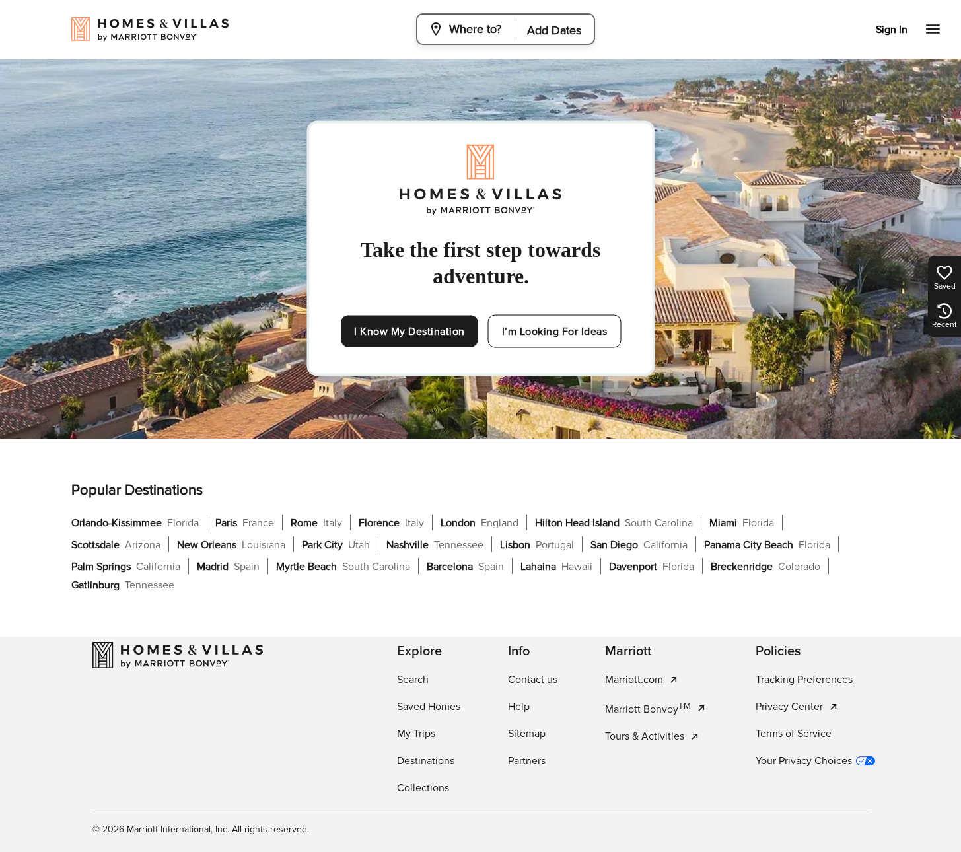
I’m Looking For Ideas (555, 331)
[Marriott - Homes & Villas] (177, 655)
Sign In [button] (892, 29)
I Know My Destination (409, 331)
